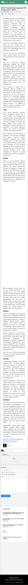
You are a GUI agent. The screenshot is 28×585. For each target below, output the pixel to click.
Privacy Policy (19, 579)
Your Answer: (3, 467)
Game (4, 531)
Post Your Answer (5, 495)
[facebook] (6, 13)
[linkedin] (13, 13)
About (7, 579)
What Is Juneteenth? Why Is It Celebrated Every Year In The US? (13, 525)
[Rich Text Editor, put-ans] (14, 485)
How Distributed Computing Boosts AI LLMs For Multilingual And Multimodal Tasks (13, 513)
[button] (3, 470)
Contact (11, 579)
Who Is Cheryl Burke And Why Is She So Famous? (12, 538)
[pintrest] (9, 13)
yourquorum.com (19, 582)
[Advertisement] (14, 235)
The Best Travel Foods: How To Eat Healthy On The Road (13, 519)
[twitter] (3, 13)
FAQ (15, 579)
